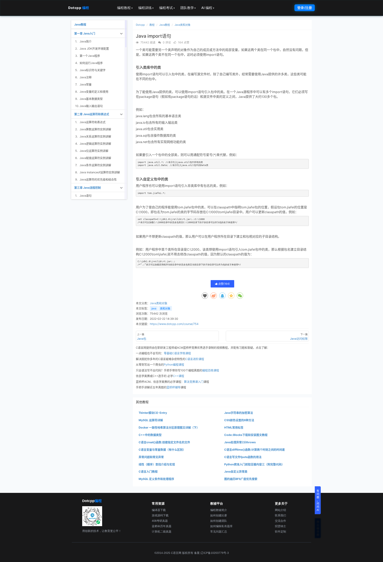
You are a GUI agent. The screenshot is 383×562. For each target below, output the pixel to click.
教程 (152, 24)
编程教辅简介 (218, 510)
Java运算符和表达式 (93, 122)
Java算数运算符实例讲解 (95, 129)
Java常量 (86, 84)
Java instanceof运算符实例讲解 (100, 172)
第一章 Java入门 (84, 33)
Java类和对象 (183, 24)
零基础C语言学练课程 (177, 353)
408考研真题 (160, 520)
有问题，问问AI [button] (318, 500)
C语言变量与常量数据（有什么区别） (162, 449)
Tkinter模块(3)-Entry (153, 412)
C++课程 (178, 376)
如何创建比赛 (218, 515)
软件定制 (280, 531)
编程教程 (125, 8)
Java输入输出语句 (91, 106)
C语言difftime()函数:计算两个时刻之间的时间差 (254, 449)
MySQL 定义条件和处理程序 (156, 479)
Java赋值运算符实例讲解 (95, 158)
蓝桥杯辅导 (174, 387)
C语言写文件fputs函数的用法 (243, 457)
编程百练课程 (210, 370)
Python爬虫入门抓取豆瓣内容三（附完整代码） (254, 464)
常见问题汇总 (218, 531)
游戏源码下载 (160, 515)
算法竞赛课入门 (193, 381)
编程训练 (146, 8)
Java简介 (86, 41)
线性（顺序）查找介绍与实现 (157, 464)
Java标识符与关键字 (93, 70)
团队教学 (188, 8)
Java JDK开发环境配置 (94, 48)
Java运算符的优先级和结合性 (98, 179)
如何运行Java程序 (91, 63)
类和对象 (165, 308)
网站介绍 (280, 510)
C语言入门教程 (148, 471)
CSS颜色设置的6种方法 (239, 420)
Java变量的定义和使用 (94, 91)
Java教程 (164, 24)
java (153, 308)
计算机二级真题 (161, 531)
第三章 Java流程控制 (87, 187)
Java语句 (86, 195)
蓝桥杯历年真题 (161, 526)
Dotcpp (78, 8)
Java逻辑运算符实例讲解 (95, 143)
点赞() (223, 283)
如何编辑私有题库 (221, 526)
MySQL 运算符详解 (151, 420)
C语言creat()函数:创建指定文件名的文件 (164, 442)
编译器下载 (159, 510)
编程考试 (167, 8)
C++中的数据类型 (150, 434)
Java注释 (86, 77)
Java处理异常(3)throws (240, 442)
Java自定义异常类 (235, 471)
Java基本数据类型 (91, 98)
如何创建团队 (218, 520)
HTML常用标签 (233, 427)
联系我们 (280, 515)
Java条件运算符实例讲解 (95, 165)
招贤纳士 (280, 526)
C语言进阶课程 (194, 359)
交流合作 (280, 520)
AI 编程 (207, 8)
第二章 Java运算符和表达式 (91, 114)
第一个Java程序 (90, 55)
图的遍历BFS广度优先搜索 (240, 479)
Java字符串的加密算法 (238, 412)
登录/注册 (304, 8)
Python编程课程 (174, 364)
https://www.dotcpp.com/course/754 (174, 324)
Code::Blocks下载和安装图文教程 (246, 434)
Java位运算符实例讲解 (94, 150)
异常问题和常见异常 (151, 457)
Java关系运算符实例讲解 (95, 136)
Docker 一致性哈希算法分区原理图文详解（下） (169, 427)
